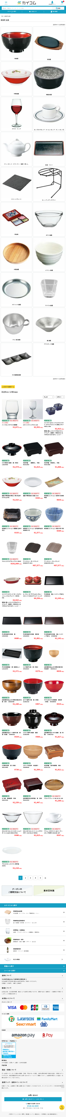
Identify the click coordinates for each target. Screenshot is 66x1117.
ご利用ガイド (12, 1114)
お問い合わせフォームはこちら (33, 1099)
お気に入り (34, 11)
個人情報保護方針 (52, 1114)
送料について (7, 975)
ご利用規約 (43, 1114)
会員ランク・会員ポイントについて (15, 1082)
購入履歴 (55, 11)
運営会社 (37, 1114)
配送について (7, 988)
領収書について (29, 1114)
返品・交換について (9, 1070)
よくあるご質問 (20, 1114)
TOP (2, 16)
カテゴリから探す (12, 11)
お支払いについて (8, 998)
